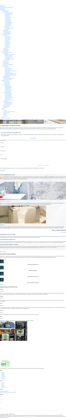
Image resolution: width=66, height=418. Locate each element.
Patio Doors (7, 40)
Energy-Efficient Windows (8, 33)
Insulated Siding (8, 69)
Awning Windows (8, 20)
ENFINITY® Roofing (8, 55)
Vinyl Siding (7, 67)
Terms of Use (32, 416)
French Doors (7, 39)
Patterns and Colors (7, 105)
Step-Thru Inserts (8, 91)
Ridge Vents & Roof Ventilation (8, 64)
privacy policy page (39, 165)
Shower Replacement (7, 92)
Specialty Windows (8, 25)
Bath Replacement (7, 84)
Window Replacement (7, 31)
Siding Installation (6, 77)
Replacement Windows (5, 10)
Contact (3, 375)
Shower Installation (8, 95)
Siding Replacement (5, 65)
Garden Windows (8, 21)
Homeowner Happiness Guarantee (9, 111)
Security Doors (7, 45)
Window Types (6, 11)
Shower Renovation (8, 96)
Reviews (5, 113)
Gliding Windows (8, 18)
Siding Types (6, 66)
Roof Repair (5, 61)
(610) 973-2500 (2, 9)
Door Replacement (7, 50)
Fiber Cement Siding (8, 68)
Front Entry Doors (8, 38)
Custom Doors (7, 36)
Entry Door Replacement (6, 34)
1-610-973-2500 (13, 392)
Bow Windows (7, 16)
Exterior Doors (7, 37)
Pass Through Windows (9, 22)
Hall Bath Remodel (8, 104)
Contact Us (8, 392)
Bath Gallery (6, 107)
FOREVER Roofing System (9, 54)
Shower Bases (7, 98)
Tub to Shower (7, 82)
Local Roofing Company (7, 52)
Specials (3, 373)
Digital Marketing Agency (5, 417)
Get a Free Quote (63, 232)
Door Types (5, 35)
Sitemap (3, 377)
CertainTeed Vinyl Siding (8, 79)
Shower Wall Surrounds (9, 97)
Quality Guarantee (6, 106)
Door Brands (6, 48)
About (3, 109)
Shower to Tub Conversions (5, 201)
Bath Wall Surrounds (8, 90)
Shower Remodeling (8, 93)
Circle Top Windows (8, 23)
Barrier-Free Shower (8, 94)
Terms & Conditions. (46, 165)
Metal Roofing (7, 60)
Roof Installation (6, 63)
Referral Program (6, 112)
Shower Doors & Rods (9, 99)
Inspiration (3, 108)
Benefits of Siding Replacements (9, 78)
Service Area (4, 376)
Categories (3, 378)
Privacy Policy (26, 416)
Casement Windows (8, 17)
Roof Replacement (5, 51)
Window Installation (7, 32)
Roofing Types (6, 53)
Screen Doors (7, 47)
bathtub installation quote (48, 247)
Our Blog (5, 114)
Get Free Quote (2, 8)
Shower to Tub (7, 83)
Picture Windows (8, 19)
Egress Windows (8, 24)
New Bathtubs (7, 89)
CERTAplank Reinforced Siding (10, 75)
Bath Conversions (6, 81)
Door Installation (6, 49)
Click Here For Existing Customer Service (6, 7)
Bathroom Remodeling (5, 80)
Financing (5, 110)
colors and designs (10, 177)
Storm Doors (7, 46)
